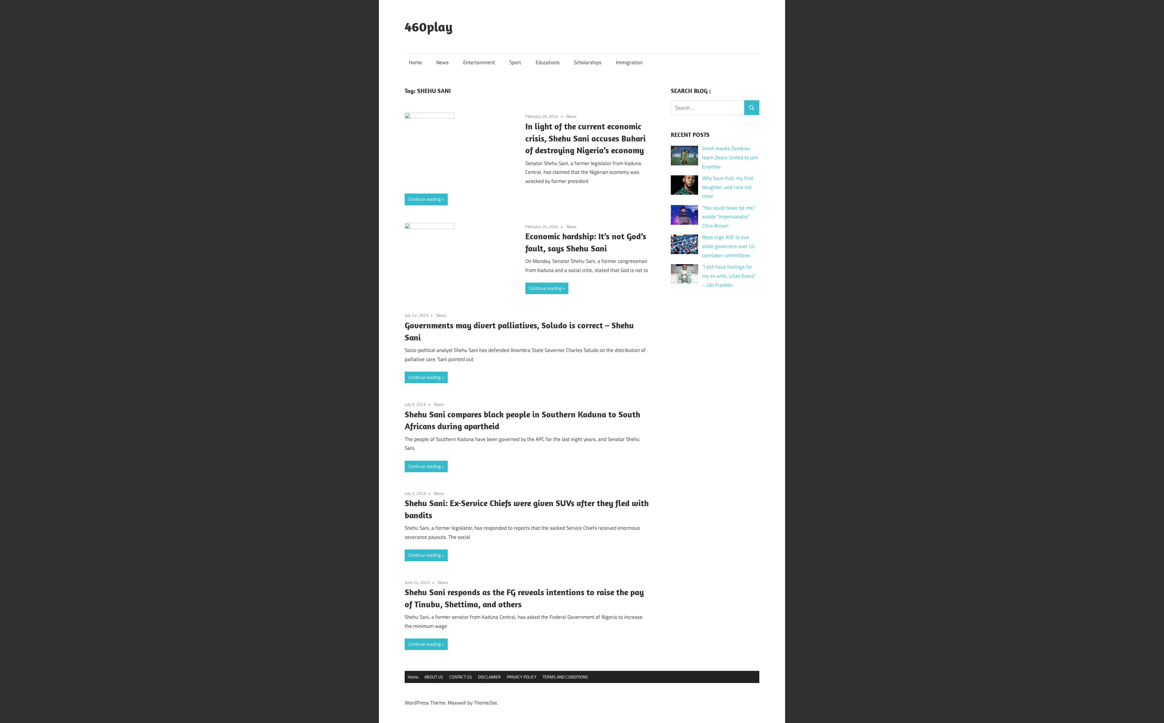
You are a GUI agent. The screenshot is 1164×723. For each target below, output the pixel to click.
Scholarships (587, 62)
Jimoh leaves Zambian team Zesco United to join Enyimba (730, 157)
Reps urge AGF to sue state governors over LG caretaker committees (728, 246)
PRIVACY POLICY (522, 677)
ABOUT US (433, 677)
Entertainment (479, 62)
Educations (548, 62)
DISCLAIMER (489, 677)
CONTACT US (460, 677)
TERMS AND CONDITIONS (565, 677)
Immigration (629, 62)
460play (429, 26)
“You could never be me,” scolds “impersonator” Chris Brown (728, 217)
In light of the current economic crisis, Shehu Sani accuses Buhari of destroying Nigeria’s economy (585, 138)
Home (415, 62)
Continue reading (424, 199)
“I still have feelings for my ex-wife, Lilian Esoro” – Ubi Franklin (729, 276)
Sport (515, 62)
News (442, 62)
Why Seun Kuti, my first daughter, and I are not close (727, 187)
